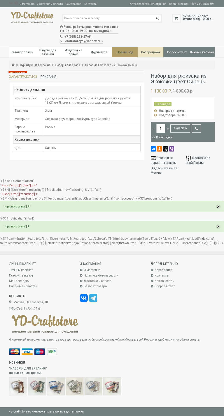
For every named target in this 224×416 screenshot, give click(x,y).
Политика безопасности (101, 275)
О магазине (26, 3)
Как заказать (164, 281)
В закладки (164, 137)
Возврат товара (95, 286)
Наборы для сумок (67, 65)
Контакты (90, 3)
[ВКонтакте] (153, 149)
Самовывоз (73, 3)
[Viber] (171, 149)
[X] (165, 149)
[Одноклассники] (159, 149)
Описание (48, 77)
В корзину (180, 128)
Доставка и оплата (50, 3)
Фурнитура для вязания (35, 65)
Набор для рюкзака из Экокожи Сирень (111, 65)
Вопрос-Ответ (165, 286)
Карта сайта (163, 270)
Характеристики (23, 77)
